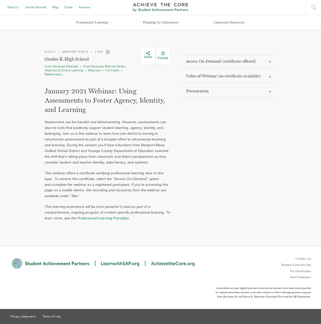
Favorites (84, 7)
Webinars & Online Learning (64, 70)
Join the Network (35, 7)
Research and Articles (296, 265)
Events (68, 7)
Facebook (309, 317)
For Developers (300, 271)
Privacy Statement (23, 316)
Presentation (197, 91)
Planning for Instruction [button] (160, 22)
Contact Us (303, 258)
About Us (13, 7)
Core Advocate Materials (61, 66)
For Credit (112, 70)
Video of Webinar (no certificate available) (223, 76)
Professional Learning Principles (103, 218)
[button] (313, 7)
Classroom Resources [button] (229, 22)
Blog (55, 7)
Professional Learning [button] (92, 22)
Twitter (290, 317)
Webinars (94, 70)
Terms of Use (52, 316)
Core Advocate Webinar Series (104, 66)
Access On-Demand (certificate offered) (221, 61)
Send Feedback (300, 277)
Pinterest (300, 317)
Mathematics (53, 74)
